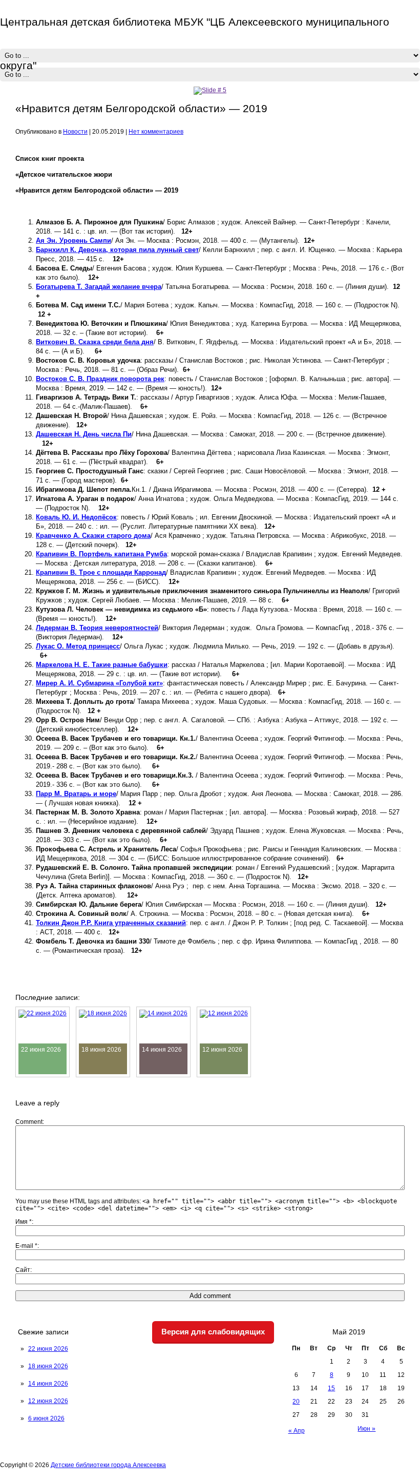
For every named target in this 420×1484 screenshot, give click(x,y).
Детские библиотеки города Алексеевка (108, 1465)
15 (331, 1388)
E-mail (26, 1245)
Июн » (366, 1428)
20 (296, 1401)
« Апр (296, 1430)
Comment (29, 1121)
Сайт (22, 1269)
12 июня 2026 (48, 1401)
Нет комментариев (156, 131)
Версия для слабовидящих (213, 1331)
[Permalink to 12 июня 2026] (224, 1013)
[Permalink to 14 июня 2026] (163, 1013)
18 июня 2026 (48, 1366)
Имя (23, 1221)
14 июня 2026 (48, 1383)
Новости (75, 131)
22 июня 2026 (48, 1348)
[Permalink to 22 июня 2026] (42, 1013)
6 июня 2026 (46, 1418)
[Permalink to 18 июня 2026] (103, 1013)
